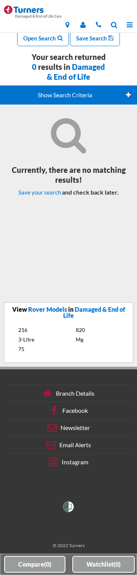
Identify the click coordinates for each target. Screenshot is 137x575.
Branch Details (75, 393)
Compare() (34, 564)
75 (21, 349)
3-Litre (26, 339)
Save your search (39, 192)
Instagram (75, 461)
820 (80, 330)
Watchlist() (103, 564)
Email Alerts (75, 444)
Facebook (75, 410)
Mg (79, 339)
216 (22, 330)
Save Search (92, 38)
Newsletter (75, 427)
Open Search (40, 38)
